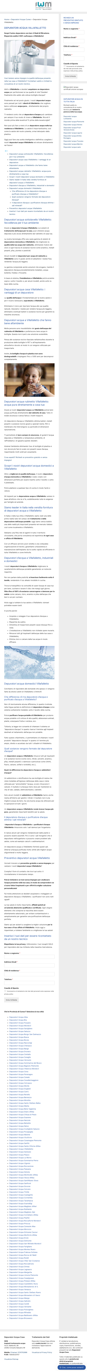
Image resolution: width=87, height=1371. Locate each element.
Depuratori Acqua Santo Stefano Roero (25, 1292)
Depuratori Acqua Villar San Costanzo (24, 1261)
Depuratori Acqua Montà (19, 1086)
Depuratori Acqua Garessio (20, 1152)
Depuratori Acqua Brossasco (20, 1318)
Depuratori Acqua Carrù (19, 1092)
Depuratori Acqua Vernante (20, 1307)
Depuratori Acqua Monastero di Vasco (24, 1295)
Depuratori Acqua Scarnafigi (20, 1203)
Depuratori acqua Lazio (72, 147)
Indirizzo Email (11, 962)
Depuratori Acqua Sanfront (20, 1183)
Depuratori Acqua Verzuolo (20, 1060)
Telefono (8, 979)
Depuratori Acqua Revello (19, 1094)
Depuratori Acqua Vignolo (19, 1163)
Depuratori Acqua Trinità (19, 1192)
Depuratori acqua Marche (73, 144)
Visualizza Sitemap (11, 1359)
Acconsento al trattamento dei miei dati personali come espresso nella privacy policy (74, 69)
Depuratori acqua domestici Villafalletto (25, 188)
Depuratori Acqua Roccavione (21, 1166)
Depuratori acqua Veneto (73, 125)
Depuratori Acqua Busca (19, 1037)
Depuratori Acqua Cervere (19, 1189)
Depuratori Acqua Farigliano (20, 1246)
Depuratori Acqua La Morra (20, 1158)
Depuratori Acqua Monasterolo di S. (23, 1287)
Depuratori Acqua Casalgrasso (21, 1278)
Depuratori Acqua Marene (19, 1135)
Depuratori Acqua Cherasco (20, 1046)
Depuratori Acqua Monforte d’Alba (23, 1235)
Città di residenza (12, 971)
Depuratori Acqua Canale (19, 1077)
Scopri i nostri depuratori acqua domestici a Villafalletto (31, 177)
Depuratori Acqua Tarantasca (21, 1201)
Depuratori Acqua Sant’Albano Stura (23, 1180)
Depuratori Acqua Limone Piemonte (23, 1275)
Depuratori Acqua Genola (19, 1172)
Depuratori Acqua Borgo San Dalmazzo (25, 1034)
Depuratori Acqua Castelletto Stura (23, 1284)
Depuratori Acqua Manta (19, 1106)
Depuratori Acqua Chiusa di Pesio (22, 1115)
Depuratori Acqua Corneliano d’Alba (23, 1215)
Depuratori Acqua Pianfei (19, 1218)
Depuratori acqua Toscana (73, 141)
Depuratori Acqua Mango (19, 1298)
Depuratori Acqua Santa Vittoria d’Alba (24, 1146)
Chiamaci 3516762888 (18, 1352)
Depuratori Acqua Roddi (19, 1258)
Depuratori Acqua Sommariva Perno (23, 1160)
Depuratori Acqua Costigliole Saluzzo (24, 1129)
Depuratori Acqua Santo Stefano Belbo (25, 1103)
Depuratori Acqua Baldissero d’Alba (23, 1315)
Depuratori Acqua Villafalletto (21, 1149)
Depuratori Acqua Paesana (20, 1169)
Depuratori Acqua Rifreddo (20, 1312)
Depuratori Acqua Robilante (20, 1209)
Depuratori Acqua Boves (19, 1040)
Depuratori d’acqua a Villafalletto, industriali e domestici (31, 185)
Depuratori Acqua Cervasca (20, 1083)
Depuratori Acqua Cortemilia (20, 1198)
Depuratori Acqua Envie (18, 1238)
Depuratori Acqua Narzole (19, 1120)
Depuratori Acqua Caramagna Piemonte (25, 1140)
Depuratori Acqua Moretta (19, 1100)
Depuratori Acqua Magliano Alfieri (23, 1206)
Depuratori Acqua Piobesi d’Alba (22, 1281)
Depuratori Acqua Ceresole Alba (22, 1226)
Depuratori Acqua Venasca (20, 1289)
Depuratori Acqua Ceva (18, 1071)
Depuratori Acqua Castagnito (21, 1195)
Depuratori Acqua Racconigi (20, 1043)
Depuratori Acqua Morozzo (20, 1229)
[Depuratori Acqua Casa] (43, 6)
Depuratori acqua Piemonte (74, 122)
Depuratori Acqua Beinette (20, 1123)
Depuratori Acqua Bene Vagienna (22, 1109)
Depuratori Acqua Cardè (19, 1304)
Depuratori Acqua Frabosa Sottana (23, 1252)
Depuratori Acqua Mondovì (20, 1026)
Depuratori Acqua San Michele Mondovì (25, 1244)
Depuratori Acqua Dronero (20, 1051)
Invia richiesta (11, 1000)
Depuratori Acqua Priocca (19, 1223)
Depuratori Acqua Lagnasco (20, 1269)
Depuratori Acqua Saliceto (20, 1301)
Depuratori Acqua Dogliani (20, 1089)
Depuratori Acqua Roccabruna (21, 1264)
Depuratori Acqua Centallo (20, 1054)
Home (6, 19)
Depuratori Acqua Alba (18, 1017)
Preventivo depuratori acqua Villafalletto (25, 208)
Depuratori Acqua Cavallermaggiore (23, 1080)
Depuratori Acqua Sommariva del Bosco (25, 1063)
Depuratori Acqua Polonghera (21, 1310)
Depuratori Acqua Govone (19, 1186)
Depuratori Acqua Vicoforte (20, 1137)
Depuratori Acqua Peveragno (21, 1074)
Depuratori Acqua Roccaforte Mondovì (25, 1221)
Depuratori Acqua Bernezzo (20, 1097)
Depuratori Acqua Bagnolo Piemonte (24, 1066)
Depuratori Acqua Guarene (20, 1117)
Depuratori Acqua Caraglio (20, 1057)
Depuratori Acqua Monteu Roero (22, 1249)
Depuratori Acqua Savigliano (20, 1028)
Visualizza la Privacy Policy (42, 1352)
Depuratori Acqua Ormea (19, 1267)
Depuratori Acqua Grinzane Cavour (23, 1232)
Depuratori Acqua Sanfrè (19, 1143)
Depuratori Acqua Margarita (20, 1272)
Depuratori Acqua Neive (19, 1126)
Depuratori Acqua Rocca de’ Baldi (22, 1255)
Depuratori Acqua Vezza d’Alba (21, 1178)
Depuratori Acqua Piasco (19, 1155)
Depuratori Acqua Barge (19, 1049)
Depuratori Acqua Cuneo (21, 19)
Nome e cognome (12, 953)
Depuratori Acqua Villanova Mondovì (24, 1069)
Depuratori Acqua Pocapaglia (21, 1132)
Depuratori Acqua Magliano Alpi (22, 1212)
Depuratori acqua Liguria (73, 133)
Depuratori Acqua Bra (18, 1020)
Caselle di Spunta (11, 988)
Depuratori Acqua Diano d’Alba (21, 1112)
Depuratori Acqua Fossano (20, 1023)
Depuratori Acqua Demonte (20, 1241)
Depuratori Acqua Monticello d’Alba (23, 1175)
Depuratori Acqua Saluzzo (19, 1031)
